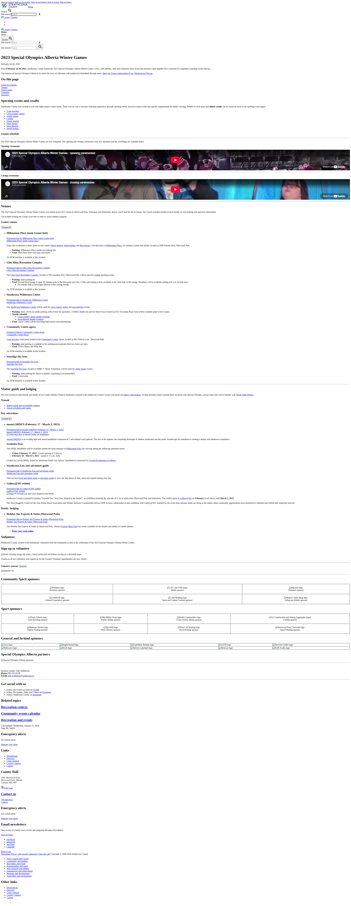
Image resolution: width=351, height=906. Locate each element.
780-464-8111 (7, 800)
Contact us (8, 794)
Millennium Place (114, 245)
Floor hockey (12, 123)
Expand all (6, 227)
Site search (5, 14)
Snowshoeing (12, 126)
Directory (11, 758)
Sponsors (5, 95)
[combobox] (23, 14)
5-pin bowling (13, 111)
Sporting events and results (20, 101)
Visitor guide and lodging (18, 389)
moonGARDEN (14, 439)
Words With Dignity (244, 395)
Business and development (18, 873)
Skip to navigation (22, 2)
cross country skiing (59, 307)
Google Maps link (69, 526)
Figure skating (13, 121)
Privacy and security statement (24, 854)
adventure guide (47, 478)
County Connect (14, 763)
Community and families (17, 861)
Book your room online (23, 531)
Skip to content (7, 2)
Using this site (44, 854)
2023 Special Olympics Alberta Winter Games (44, 57)
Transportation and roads (17, 866)
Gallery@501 (186, 498)
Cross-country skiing (16, 114)
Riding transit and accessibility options (23, 405)
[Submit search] (40, 46)
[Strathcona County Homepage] (14, 7)
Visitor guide (6, 90)
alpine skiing (80, 369)
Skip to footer (53, 2)
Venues (4, 87)
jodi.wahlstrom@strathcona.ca (21, 676)
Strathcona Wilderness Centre (23, 307)
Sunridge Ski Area (18, 369)
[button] (30, 7)
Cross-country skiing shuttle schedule (34, 317)
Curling (10, 118)
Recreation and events (16, 863)
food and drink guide (28, 478)
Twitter (36, 690)
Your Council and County (18, 859)
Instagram (37, 695)
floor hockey (85, 245)
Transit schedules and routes (19, 408)
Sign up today (7, 835)
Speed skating (13, 128)
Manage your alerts (9, 744)
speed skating (70, 245)
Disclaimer (5, 854)
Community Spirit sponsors (20, 579)
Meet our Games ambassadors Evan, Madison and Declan (127, 73)
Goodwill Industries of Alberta (102, 460)
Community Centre (49, 339)
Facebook (47, 692)
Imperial (22, 566)
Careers (10, 766)
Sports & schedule (9, 85)
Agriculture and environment (19, 876)
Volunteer (5, 92)
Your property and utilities (18, 868)
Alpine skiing (12, 116)
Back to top (6, 851)
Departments (12, 756)
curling (97, 275)
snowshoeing (77, 307)
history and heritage (132, 395)
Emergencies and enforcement (20, 871)
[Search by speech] (39, 14)
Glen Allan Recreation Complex (24, 275)
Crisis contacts (13, 761)
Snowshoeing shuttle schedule (31, 319)
